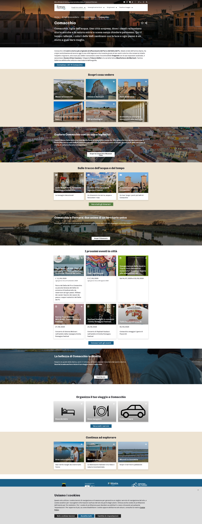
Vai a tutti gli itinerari (101, 204)
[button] (139, 2)
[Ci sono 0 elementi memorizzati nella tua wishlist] (143, 2)
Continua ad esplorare (101, 437)
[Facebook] (124, 2)
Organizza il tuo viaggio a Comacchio (101, 397)
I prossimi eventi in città (101, 251)
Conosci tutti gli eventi (101, 343)
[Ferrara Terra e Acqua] (62, 8)
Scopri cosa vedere (101, 74)
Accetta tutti (86, 516)
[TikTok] (132, 2)
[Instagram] (127, 2)
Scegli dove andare (70, 17)
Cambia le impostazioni (108, 516)
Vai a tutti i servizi (101, 426)
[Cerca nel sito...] (147, 2)
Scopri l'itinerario (101, 238)
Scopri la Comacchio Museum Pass (101, 154)
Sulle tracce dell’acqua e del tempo (101, 168)
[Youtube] (130, 2)
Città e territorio (88, 17)
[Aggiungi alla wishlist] (142, 23)
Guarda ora (101, 377)
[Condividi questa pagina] (146, 23)
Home (56, 17)
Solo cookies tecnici (66, 516)
